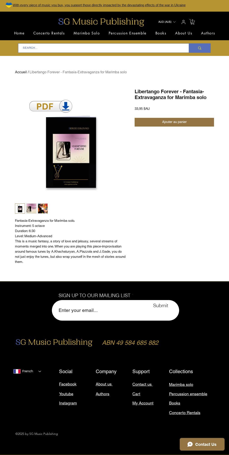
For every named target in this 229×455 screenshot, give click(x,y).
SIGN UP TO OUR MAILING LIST (94, 295)
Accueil (21, 72)
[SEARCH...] (199, 48)
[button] (166, 22)
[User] (183, 22)
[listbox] (166, 22)
